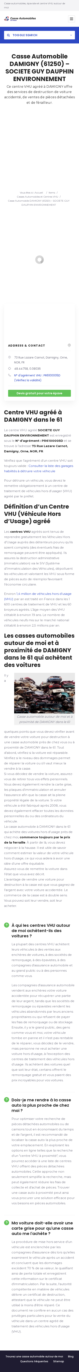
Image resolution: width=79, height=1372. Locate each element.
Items (52, 192)
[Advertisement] (39, 149)
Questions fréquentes (34, 1361)
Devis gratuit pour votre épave (39, 393)
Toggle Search (24, 35)
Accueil (39, 192)
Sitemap (58, 1361)
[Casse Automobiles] (20, 19)
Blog (71, 1356)
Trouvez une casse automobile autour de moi (34, 1356)
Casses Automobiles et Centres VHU (37, 196)
